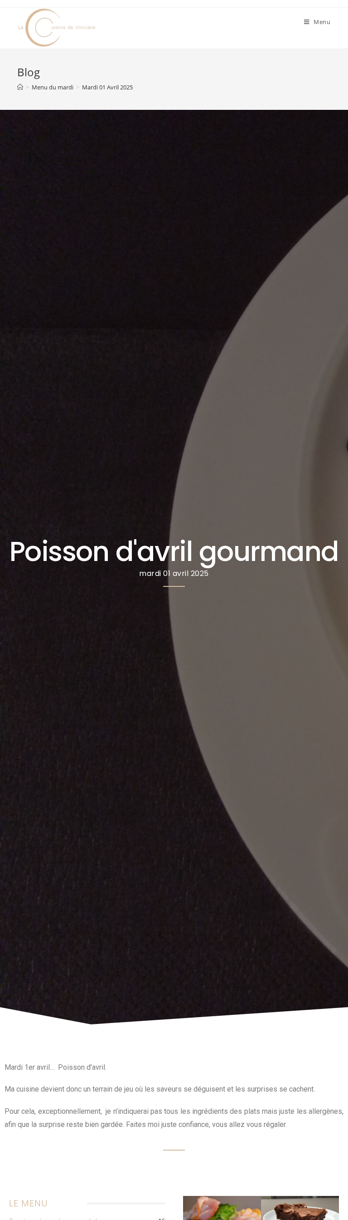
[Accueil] (20, 87)
